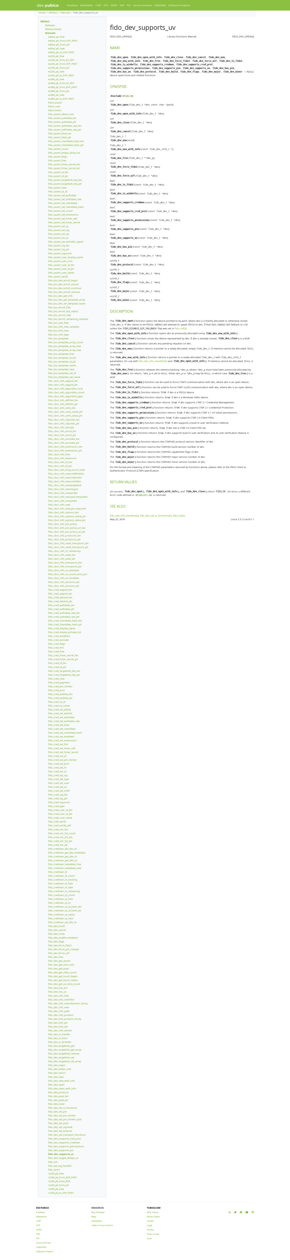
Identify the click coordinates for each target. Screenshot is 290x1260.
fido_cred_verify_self (59, 825)
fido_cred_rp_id (56, 701)
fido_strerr (54, 1169)
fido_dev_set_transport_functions (67, 1134)
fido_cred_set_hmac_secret (63, 752)
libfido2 (53, 12)
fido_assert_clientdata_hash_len (66, 141)
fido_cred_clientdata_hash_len (65, 620)
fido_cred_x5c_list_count (62, 833)
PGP (122, 5)
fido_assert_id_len (58, 172)
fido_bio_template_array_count (65, 342)
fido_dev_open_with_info (62, 1088)
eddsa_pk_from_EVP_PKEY (63, 40)
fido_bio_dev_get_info (60, 295)
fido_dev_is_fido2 (57, 1038)
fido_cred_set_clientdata (61, 728)
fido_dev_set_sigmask (60, 1127)
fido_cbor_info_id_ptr (60, 466)
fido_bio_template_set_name (64, 377)
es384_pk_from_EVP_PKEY (62, 87)
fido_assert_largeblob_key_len (65, 180)
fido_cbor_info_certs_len (62, 407)
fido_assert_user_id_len (61, 265)
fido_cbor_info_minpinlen (62, 500)
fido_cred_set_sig (57, 775)
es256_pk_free (56, 56)
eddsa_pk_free (56, 36)
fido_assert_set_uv (58, 237)
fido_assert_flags (57, 156)
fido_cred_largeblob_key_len (64, 671)
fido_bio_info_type (58, 334)
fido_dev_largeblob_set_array (64, 1061)
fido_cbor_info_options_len (63, 512)
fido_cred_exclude (58, 639)
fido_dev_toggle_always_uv (63, 1158)
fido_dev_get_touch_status (63, 980)
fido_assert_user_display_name (65, 257)
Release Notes (53, 29)
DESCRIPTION (121, 311)
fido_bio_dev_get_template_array (66, 299)
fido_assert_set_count (60, 210)
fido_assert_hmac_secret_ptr (64, 168)
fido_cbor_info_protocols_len (64, 535)
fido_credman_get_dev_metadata (66, 852)
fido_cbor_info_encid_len (62, 431)
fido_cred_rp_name (59, 705)
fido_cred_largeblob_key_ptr (64, 674)
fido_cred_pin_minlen (60, 686)
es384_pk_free (56, 79)
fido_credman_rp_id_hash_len (65, 906)
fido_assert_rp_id (57, 191)
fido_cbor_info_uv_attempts (63, 570)
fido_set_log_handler (60, 1165)
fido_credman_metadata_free (64, 864)
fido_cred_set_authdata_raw (64, 721)
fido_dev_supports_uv (61, 1154)
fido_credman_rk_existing (62, 879)
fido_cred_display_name (61, 628)
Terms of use (153, 1234)
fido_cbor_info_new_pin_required (67, 508)
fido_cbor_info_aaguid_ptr (63, 384)
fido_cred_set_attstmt (60, 713)
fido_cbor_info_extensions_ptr (65, 450)
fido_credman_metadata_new (64, 868)
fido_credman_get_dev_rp (62, 860)
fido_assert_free (57, 160)
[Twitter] (235, 1212)
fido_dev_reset (56, 1103)
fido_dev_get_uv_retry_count (64, 984)
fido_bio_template (58, 338)
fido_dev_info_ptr (58, 1022)
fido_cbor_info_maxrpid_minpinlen (68, 496)
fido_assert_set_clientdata (62, 203)
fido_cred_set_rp (57, 771)
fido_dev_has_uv (57, 991)
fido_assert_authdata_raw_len (65, 125)
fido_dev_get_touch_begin (63, 976)
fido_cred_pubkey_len (60, 694)
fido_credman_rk (57, 871)
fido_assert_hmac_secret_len (64, 164)
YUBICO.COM (153, 1207)
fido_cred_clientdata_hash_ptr (65, 624)
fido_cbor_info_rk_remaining (64, 551)
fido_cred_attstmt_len (60, 597)
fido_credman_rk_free (60, 883)
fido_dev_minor (57, 1072)
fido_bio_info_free (58, 322)
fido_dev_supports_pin (61, 1150)
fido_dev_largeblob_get (61, 1045)
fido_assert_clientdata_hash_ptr (66, 145)
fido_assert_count (58, 148)
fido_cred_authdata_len (61, 605)
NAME (115, 47)
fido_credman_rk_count (61, 875)
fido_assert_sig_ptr (58, 249)
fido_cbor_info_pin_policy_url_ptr (66, 531)
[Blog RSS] (230, 1212)
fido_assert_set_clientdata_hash (66, 207)
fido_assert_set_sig (58, 230)
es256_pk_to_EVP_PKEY (61, 75)
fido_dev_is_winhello (59, 1042)
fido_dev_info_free (58, 995)
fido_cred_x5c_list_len (60, 837)
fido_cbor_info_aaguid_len (63, 380)
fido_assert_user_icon (60, 261)
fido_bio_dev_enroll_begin (63, 280)
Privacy (150, 1229)
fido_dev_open (56, 1084)
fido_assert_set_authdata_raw (64, 199)
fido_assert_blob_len (59, 133)
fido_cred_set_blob (58, 725)
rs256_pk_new (56, 1189)
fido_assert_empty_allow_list (64, 152)
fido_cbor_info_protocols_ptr (64, 539)
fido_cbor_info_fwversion (62, 458)
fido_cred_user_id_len (60, 810)
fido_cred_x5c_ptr (58, 844)
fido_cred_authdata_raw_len (64, 612)
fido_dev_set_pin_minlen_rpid (64, 1119)
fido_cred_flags (56, 643)
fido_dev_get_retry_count (62, 972)
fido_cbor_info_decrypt (61, 427)
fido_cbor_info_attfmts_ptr (63, 404)
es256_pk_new (56, 71)
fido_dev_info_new (58, 1007)
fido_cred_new (56, 678)
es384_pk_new (56, 94)
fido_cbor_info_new (59, 504)
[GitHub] (253, 1212)
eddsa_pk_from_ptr (59, 44)
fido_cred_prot (56, 690)
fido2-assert (55, 102)
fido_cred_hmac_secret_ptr (63, 659)
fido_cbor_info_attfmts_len (63, 400)
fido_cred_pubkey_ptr (60, 698)
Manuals (65, 12)
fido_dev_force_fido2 (59, 945)
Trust (149, 1238)
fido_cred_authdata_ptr (61, 609)
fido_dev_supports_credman (64, 1142)
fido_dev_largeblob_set (61, 1057)
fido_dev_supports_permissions (66, 1146)
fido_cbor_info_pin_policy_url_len (67, 527)
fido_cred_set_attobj (59, 709)
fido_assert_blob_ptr (59, 137)
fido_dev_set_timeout (60, 1131)
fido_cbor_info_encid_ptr (62, 435)
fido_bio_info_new (58, 330)
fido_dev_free (55, 957)
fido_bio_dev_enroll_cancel (63, 284)
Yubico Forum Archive (102, 1225)
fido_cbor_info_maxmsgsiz (63, 489)
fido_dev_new (55, 1076)
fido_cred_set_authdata (61, 717)
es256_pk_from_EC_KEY (61, 60)
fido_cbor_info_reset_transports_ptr (68, 547)
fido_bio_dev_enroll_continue (64, 288)
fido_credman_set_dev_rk (62, 922)
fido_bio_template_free (61, 353)
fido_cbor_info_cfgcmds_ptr (63, 423)
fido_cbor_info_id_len (60, 462)
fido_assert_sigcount (59, 253)
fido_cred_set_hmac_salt (61, 748)
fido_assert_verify (58, 276)
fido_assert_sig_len (58, 245)
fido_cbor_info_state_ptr (61, 558)
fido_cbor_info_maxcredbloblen (66, 473)
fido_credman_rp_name (61, 914)
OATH (114, 5)
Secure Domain (142, 5)
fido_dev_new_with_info (61, 1080)
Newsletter (96, 1220)
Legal (149, 1225)
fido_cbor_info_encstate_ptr (63, 442)
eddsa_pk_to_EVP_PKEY (61, 52)
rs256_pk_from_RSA (59, 1181)
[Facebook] (241, 1212)
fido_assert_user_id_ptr (61, 268)
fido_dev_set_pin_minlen (62, 1115)
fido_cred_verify (57, 821)
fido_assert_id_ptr (58, 176)
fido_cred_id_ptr (57, 667)
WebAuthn (86, 5)
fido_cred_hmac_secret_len (63, 655)
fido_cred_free (56, 651)
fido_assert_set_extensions (63, 214)
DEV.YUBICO (42, 1207)
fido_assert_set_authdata (62, 195)
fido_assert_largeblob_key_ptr (65, 183)
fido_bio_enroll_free (59, 307)
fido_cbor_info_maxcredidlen (64, 481)
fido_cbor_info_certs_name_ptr (65, 411)
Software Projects (179, 5)
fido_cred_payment (59, 682)
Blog (93, 1216)
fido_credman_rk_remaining (64, 891)
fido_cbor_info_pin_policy (62, 524)
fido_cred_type (56, 806)
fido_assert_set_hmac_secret (64, 222)
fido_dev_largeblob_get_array (64, 1049)
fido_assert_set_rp (58, 226)
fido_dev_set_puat (58, 1123)
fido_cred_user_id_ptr (60, 813)
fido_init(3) (181, 328)
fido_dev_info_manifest (61, 999)
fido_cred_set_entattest (61, 736)
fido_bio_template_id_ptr (62, 361)
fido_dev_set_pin (57, 1111)
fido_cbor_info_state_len (62, 554)
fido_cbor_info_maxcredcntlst (65, 477)
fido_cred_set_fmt (58, 744)
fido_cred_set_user (58, 783)
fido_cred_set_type (58, 779)
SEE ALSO (118, 506)
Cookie (150, 1220)
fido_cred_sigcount (59, 802)
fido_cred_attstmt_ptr (60, 601)
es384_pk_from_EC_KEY (61, 83)
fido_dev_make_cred (59, 1069)
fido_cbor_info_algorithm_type (65, 396)
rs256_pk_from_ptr (58, 1185)
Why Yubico (152, 1212)
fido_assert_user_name (61, 272)
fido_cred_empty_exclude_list (64, 632)
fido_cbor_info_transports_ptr (65, 566)
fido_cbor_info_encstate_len (64, 439)
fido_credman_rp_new (60, 918)
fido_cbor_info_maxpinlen (63, 493)
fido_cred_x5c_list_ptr (60, 841)
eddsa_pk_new (56, 48)
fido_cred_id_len (57, 663)
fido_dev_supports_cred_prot (64, 1138)
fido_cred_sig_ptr (57, 798)
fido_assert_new (57, 187)
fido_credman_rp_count (61, 895)
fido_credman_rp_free (60, 899)
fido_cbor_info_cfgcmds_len (64, 419)
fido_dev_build (56, 926)
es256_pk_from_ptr (58, 67)
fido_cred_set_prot (58, 763)
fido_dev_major (56, 1065)
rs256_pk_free (56, 1173)
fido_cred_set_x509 (58, 790)
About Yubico (153, 1216)
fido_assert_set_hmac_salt (62, 218)
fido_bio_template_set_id (62, 373)
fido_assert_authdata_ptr (62, 121)
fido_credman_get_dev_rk (62, 856)
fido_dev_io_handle (59, 1034)
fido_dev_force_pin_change (63, 949)
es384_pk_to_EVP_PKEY (61, 98)
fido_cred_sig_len (58, 794)
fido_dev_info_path (58, 1011)
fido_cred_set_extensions (62, 740)
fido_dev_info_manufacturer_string (68, 1003)
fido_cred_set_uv (57, 786)
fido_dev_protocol (58, 1092)
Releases (50, 25)
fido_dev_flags (56, 941)
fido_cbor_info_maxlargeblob (64, 485)
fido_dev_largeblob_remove (63, 1053)
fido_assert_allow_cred (61, 114)
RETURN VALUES (123, 481)
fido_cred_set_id (57, 756)
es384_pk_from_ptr (58, 91)
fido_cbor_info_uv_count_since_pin (67, 574)
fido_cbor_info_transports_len (65, 562)
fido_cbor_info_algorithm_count (66, 392)
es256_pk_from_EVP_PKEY (62, 63)
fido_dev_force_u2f (58, 953)
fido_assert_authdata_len (62, 118)
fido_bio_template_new (61, 369)
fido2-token (54, 110)
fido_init (52, 1162)
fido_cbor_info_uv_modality (63, 578)
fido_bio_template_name (62, 365)
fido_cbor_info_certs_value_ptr (65, 415)
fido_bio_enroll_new (59, 315)
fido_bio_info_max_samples (63, 326)
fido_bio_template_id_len (62, 357)
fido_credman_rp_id (59, 902)
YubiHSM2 (160, 5)
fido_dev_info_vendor (60, 1030)
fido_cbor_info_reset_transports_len (68, 543)
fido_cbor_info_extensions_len (65, 446)
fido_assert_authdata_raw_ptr (64, 129)
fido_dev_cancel (57, 930)
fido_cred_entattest (59, 636)
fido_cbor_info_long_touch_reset (66, 469)
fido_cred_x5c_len (58, 829)
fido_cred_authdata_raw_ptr (64, 616)
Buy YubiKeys (98, 1212)
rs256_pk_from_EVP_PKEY (62, 1177)
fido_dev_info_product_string (64, 1018)
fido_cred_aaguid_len (60, 589)
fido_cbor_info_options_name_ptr (67, 516)
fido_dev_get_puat (58, 968)
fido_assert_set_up (58, 234)
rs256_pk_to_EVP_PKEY (61, 1192)
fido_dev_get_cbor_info (61, 964)
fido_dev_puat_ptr (58, 1100)
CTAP (98, 5)
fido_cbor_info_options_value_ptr (67, 520)
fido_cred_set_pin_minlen (62, 759)
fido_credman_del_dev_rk (62, 848)
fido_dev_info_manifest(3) (153, 361)
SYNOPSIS (118, 86)
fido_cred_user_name (60, 817)
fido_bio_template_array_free (64, 346)
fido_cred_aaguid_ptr (60, 593)
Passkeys (72, 5)
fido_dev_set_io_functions (62, 1107)
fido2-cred (54, 106)
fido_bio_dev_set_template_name (66, 303)
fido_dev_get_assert (59, 960)
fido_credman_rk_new (60, 887)
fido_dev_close (56, 933)
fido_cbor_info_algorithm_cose (65, 388)
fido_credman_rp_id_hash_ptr (64, 910)
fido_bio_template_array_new (64, 350)
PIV (129, 5)
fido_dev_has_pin (57, 987)
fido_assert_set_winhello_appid (65, 241)
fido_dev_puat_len (58, 1096)
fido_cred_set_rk (57, 767)
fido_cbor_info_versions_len (64, 582)
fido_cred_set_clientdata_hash (65, 732)
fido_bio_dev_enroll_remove (64, 292)
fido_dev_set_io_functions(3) (156, 515)
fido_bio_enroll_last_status (63, 311)
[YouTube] (247, 1212)
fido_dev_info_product (60, 1015)
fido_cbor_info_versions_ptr (63, 585)
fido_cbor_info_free (59, 454)
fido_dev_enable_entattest (63, 937)
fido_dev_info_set (58, 1026)
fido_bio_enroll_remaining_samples (68, 319)
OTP (106, 5)
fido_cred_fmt (56, 647)
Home (41, 12)
